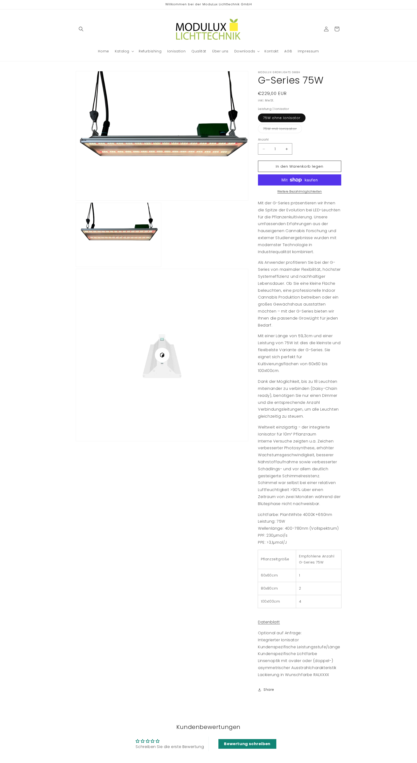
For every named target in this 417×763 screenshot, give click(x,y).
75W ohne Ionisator (281, 117)
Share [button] (269, 689)
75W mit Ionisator (282, 129)
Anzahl (263, 139)
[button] (81, 29)
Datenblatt (269, 622)
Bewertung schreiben (247, 744)
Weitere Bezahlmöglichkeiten (299, 191)
